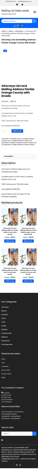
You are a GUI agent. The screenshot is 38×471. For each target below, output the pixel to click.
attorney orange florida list (21, 141)
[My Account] (15, 25)
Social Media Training (9, 414)
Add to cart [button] (10, 241)
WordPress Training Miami (10, 418)
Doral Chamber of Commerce (12, 412)
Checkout (4, 366)
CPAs (3, 322)
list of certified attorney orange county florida (19, 144)
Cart (3, 363)
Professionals (6, 333)
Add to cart (17, 131)
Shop (3, 359)
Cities (3, 318)
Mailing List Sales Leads (15, 10)
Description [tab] (8, 156)
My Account (5, 370)
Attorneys (13, 139)
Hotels (3, 326)
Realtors (4, 337)
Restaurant (5, 341)
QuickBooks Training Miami (11, 416)
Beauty (4, 311)
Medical (4, 329)
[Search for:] (16, 433)
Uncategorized (6, 344)
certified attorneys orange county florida (17, 143)
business (4, 314)
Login (3, 377)
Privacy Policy (6, 374)
